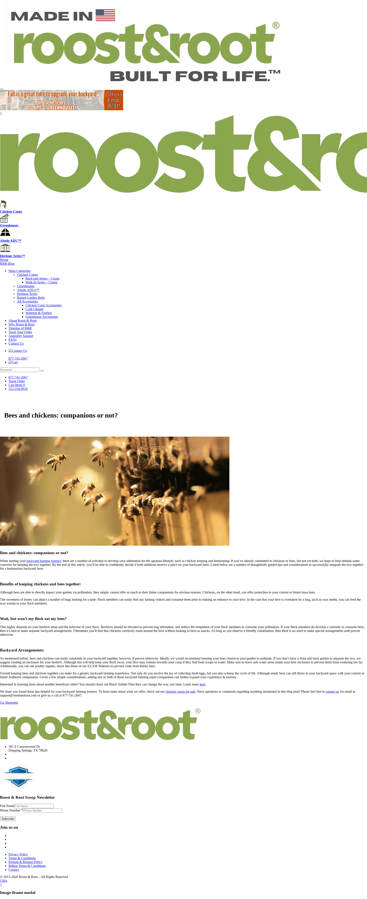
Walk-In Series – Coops (41, 282)
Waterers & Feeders (38, 313)
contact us (332, 691)
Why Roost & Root (21, 324)
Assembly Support (20, 336)
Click (3, 880)
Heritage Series (27, 294)
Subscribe (8, 818)
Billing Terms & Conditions (27, 866)
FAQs (12, 339)
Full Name (7, 806)
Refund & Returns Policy (25, 862)
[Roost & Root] (148, 88)
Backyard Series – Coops (42, 278)
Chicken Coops (27, 274)
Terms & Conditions (22, 858)
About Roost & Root (22, 320)
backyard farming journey (44, 561)
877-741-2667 (18, 377)
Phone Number (11, 810)
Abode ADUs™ (28, 290)
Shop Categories (19, 271)
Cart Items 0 (16, 385)
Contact (13, 869)
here (202, 684)
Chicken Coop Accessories (43, 305)
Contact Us (16, 343)
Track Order (16, 381)
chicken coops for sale (180, 691)
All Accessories (27, 301)
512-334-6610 (18, 389)
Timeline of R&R (20, 328)
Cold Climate (34, 309)
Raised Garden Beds (31, 297)
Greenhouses (25, 286)
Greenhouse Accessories (41, 317)
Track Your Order (20, 332)
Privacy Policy (18, 854)
